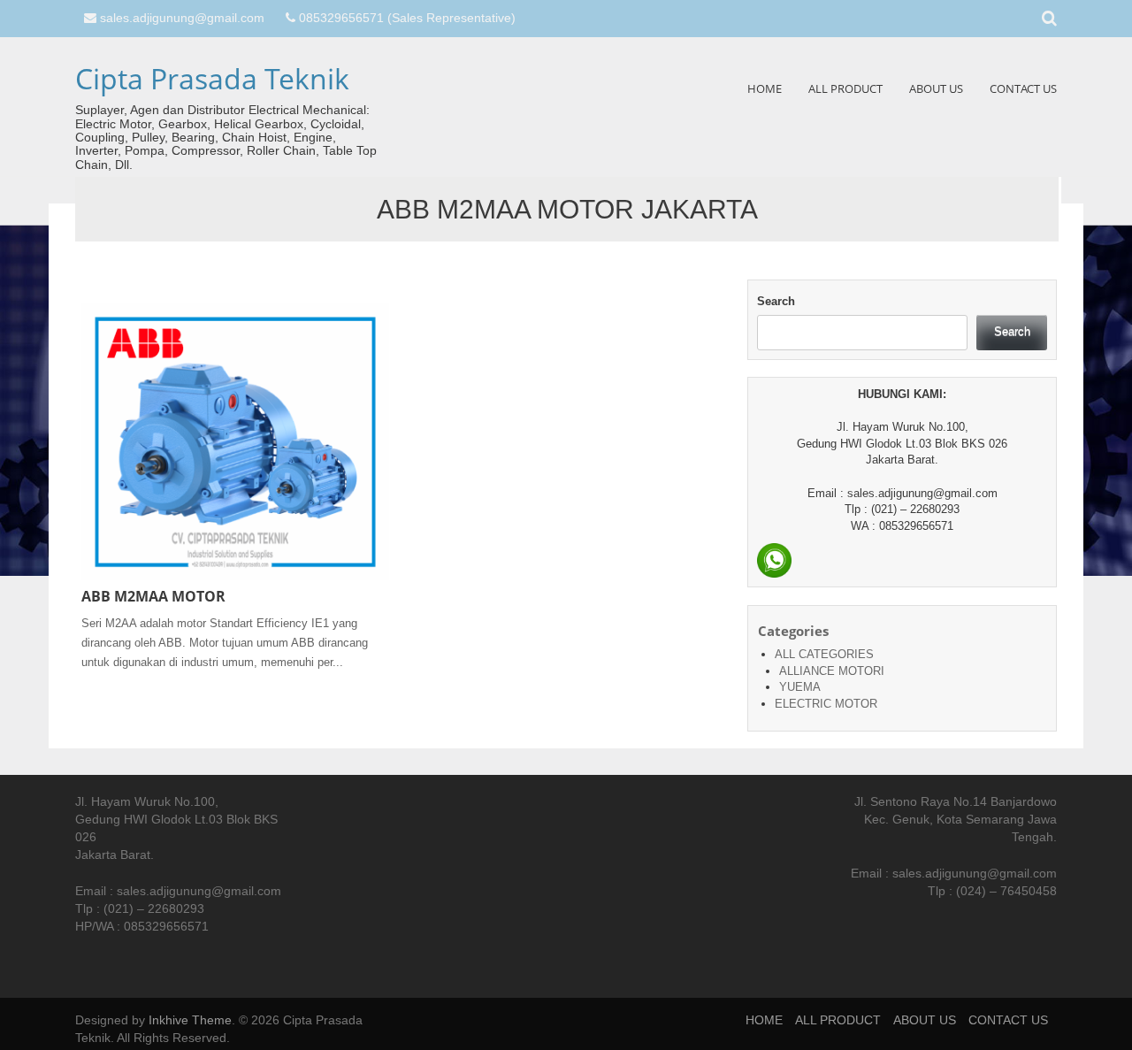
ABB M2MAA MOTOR (153, 596)
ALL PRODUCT (845, 88)
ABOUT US (936, 88)
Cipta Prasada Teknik (212, 78)
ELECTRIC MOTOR (826, 703)
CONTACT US (1023, 88)
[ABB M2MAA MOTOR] (235, 441)
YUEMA (800, 687)
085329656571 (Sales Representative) (407, 18)
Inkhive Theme (190, 1020)
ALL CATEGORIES (824, 654)
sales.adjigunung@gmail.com (182, 18)
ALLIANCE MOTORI (831, 671)
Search (776, 301)
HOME (764, 88)
